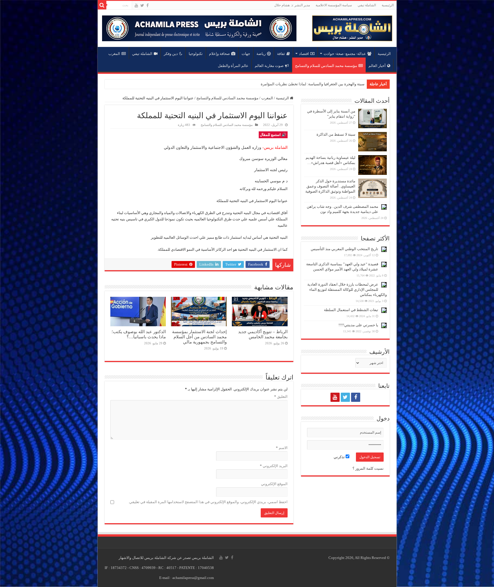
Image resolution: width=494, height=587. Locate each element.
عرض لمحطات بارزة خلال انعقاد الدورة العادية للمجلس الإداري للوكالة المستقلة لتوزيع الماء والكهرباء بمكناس (347, 289)
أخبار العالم (377, 66)
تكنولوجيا (196, 54)
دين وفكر (171, 54)
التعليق (281, 396)
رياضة (261, 54)
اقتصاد (304, 54)
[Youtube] (136, 5)
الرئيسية (388, 5)
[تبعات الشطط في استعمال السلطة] (384, 310)
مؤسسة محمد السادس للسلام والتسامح (326, 66)
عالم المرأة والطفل (233, 66)
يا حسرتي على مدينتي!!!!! (358, 325)
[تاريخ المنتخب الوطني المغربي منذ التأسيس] (384, 249)
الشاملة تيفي (367, 5)
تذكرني (340, 457)
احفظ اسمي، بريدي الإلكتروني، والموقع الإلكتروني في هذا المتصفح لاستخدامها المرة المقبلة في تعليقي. (208, 502)
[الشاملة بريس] (352, 27)
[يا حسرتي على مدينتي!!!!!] (384, 325)
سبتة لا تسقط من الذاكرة (335, 134)
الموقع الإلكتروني (274, 484)
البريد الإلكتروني (274, 466)
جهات (246, 54)
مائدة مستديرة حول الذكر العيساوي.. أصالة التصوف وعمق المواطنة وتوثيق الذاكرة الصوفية (330, 186)
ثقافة (281, 54)
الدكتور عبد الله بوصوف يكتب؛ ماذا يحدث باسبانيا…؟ (138, 334)
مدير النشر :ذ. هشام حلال (292, 5)
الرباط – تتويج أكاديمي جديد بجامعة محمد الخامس (263, 334)
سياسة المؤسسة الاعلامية (334, 5)
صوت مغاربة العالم (269, 66)
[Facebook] (147, 5)
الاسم (282, 448)
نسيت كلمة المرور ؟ (368, 468)
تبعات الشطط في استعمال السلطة (351, 310)
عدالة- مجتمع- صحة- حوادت (345, 54)
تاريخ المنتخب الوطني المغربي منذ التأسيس (344, 249)
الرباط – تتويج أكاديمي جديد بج (340, 84)
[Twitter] (142, 5)
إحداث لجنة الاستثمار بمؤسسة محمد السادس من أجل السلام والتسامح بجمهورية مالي (199, 336)
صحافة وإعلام (219, 54)
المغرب (114, 54)
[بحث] (102, 5)
